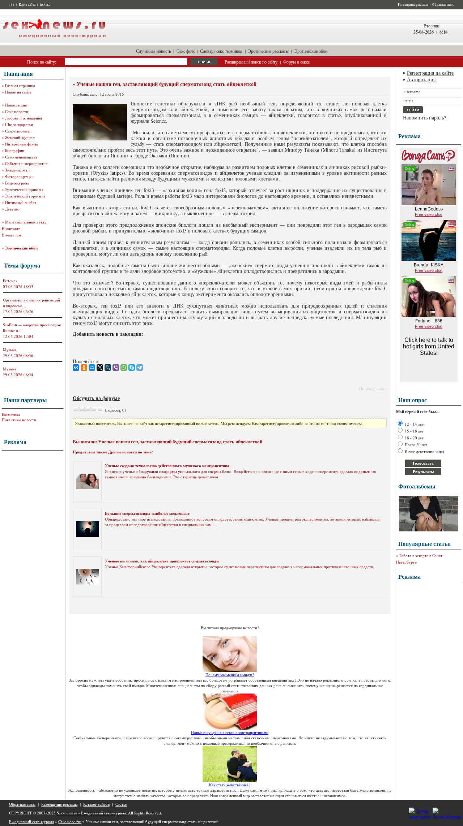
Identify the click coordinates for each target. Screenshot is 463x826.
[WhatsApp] (123, 367)
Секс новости (16, 111)
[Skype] (131, 367)
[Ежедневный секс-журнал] (54, 41)
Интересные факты (21, 144)
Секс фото (186, 51)
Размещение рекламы (413, 5)
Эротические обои (310, 51)
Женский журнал (19, 137)
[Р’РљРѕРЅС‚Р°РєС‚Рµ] (76, 367)
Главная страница (20, 85)
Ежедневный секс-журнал (31, 821)
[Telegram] (139, 367)
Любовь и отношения (23, 118)
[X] (100, 367)
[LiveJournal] (108, 367)
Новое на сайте (18, 92)
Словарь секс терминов (221, 51)
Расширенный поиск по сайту (251, 62)
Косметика (11, 414)
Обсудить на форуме (96, 398)
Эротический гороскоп (25, 196)
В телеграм (11, 235)
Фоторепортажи (19, 176)
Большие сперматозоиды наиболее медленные (147, 513)
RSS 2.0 (45, 5)
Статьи (121, 804)
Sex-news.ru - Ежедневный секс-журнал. (92, 813)
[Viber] (115, 367)
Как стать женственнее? (229, 784)
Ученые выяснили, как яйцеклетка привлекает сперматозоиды (162, 561)
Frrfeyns (10, 280)
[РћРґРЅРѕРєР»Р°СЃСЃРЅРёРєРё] (84, 367)
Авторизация (421, 79)
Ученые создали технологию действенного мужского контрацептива (167, 466)
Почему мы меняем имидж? (229, 674)
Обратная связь (443, 5)
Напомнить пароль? (424, 117)
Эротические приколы (24, 189)
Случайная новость (153, 51)
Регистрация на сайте (430, 72)
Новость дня (16, 105)
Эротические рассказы (268, 51)
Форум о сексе (296, 62)
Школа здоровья (19, 124)
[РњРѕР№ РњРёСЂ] (92, 367)
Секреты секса (17, 131)
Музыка (9, 349)
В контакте (11, 228)
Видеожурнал (17, 183)
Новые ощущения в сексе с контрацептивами (229, 732)
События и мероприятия (26, 163)
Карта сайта (27, 5)
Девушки (13, 209)
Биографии (14, 150)
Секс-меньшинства (21, 157)
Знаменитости (17, 170)
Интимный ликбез (20, 202)
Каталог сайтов (96, 804)
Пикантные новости (19, 419)
